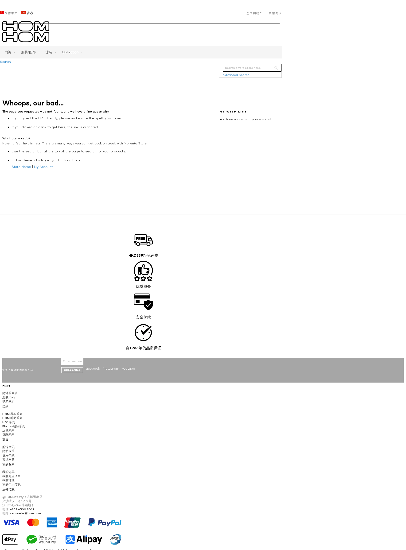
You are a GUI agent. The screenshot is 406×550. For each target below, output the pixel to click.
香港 (29, 13)
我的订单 (8, 472)
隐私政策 (8, 451)
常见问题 (8, 459)
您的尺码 (8, 397)
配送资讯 (8, 447)
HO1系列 (8, 422)
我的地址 (8, 480)
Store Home (21, 167)
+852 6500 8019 (22, 509)
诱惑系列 (8, 434)
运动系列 (8, 430)
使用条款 (8, 455)
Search (5, 62)
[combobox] (252, 68)
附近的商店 (10, 393)
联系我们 (8, 401)
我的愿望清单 (11, 476)
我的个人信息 (11, 484)
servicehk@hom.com (25, 513)
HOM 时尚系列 (12, 418)
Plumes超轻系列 (13, 426)
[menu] (141, 52)
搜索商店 (275, 13)
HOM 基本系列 (12, 414)
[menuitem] (9, 52)
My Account (43, 167)
